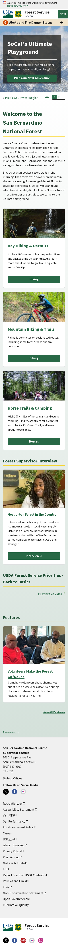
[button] (47, 97)
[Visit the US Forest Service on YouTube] (23, 940)
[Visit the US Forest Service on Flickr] (32, 940)
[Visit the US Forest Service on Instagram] (41, 940)
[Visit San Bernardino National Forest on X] (6, 792)
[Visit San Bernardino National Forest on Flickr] (23, 792)
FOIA (6, 869)
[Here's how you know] (34, 4)
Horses (34, 441)
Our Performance (14, 821)
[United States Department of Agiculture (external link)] (9, 14)
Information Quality (16, 905)
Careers (8, 833)
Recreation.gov (12, 804)
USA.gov (8, 839)
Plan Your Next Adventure (32, 78)
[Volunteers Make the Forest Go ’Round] (34, 645)
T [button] (54, 97)
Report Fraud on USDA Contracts (24, 875)
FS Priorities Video (50, 594)
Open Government (15, 899)
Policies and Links (14, 881)
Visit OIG (8, 815)
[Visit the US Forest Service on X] (6, 940)
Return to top (11, 732)
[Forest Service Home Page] (18, 14)
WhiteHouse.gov (13, 845)
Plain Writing (11, 857)
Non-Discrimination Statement (23, 893)
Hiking (34, 279)
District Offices (12, 778)
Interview (32, 556)
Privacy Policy (12, 851)
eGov (6, 887)
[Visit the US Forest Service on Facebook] (14, 940)
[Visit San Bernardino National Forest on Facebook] (14, 792)
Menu (63, 14)
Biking (34, 358)
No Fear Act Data (14, 863)
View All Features (54, 712)
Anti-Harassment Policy (18, 827)
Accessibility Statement (18, 810)
